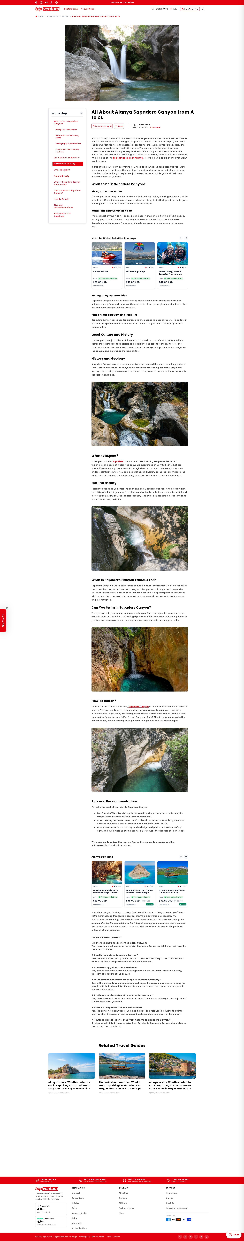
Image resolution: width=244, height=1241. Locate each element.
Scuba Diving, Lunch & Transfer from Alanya (170, 272)
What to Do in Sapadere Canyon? (66, 122)
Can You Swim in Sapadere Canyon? (67, 191)
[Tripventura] (46, 1189)
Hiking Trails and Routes (66, 129)
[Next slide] (186, 238)
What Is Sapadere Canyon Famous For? (67, 183)
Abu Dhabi (77, 1223)
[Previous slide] (181, 238)
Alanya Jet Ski (100, 271)
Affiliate (123, 1203)
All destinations (79, 1228)
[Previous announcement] (88, 2)
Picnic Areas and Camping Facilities (67, 150)
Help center (172, 1193)
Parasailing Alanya (136, 271)
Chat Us (170, 1203)
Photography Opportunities (68, 143)
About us (123, 1193)
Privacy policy (84, 1237)
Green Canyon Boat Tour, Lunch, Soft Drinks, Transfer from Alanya (172, 892)
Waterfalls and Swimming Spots (67, 136)
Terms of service (112, 1237)
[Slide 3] (107, 263)
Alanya (65, 16)
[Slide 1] (104, 263)
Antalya (75, 1203)
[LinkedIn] (206, 1237)
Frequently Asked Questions (62, 214)
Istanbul (76, 1193)
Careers (123, 1198)
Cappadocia (78, 1198)
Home (40, 16)
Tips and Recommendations (63, 206)
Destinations (71, 9)
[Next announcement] (156, 2)
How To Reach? (61, 199)
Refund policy (98, 1237)
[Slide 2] (106, 263)
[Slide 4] (108, 263)
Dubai (74, 1218)
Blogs (121, 1213)
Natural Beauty (61, 176)
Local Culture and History (67, 158)
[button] (153, 9)
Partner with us (126, 1208)
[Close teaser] (7, 608)
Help (175, 9)
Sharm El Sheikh (79, 1213)
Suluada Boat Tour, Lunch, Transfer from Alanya (139, 891)
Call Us (169, 1198)
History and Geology (64, 163)
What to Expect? (62, 170)
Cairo (74, 1208)
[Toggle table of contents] (81, 113)
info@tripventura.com (177, 1208)
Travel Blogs (87, 9)
